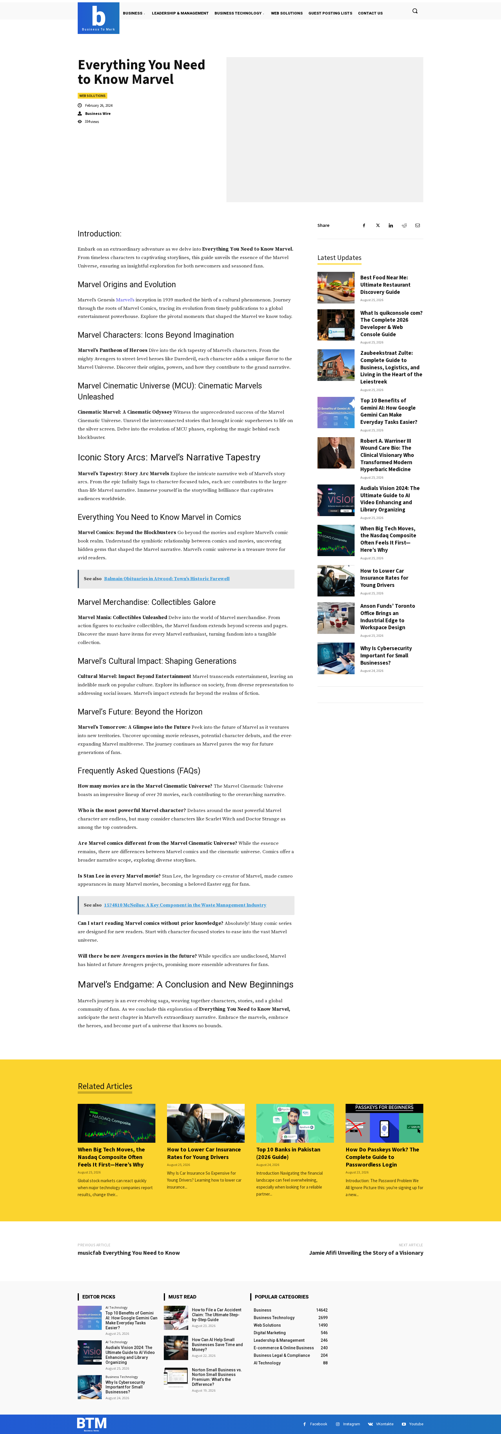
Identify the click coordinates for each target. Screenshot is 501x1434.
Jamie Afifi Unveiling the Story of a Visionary (366, 1252)
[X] (377, 225)
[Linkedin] (391, 225)
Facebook (318, 1424)
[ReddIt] (404, 225)
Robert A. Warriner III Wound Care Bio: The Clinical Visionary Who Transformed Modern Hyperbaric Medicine (387, 455)
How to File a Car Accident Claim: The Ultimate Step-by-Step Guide (216, 1315)
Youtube (416, 1424)
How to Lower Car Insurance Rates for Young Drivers (384, 577)
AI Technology (117, 1307)
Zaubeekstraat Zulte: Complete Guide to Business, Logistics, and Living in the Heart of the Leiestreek (391, 367)
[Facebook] (364, 225)
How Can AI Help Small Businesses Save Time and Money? (217, 1344)
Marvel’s (125, 300)
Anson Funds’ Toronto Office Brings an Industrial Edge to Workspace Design (387, 616)
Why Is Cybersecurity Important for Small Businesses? (386, 655)
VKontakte (384, 1424)
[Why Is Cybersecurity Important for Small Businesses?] (336, 658)
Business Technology (122, 1376)
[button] (414, 10)
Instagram (351, 1424)
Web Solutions (92, 95)
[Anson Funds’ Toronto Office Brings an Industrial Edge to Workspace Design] (336, 618)
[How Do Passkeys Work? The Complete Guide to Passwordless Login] (384, 1123)
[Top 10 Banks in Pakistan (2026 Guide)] (295, 1123)
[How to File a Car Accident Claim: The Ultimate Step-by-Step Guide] (176, 1318)
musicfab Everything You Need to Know (129, 1252)
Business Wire (98, 113)
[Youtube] (404, 1424)
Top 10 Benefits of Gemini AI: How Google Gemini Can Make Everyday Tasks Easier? (389, 411)
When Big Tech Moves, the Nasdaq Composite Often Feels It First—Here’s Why (388, 539)
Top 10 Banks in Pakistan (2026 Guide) (288, 1153)
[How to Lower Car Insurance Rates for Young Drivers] (336, 581)
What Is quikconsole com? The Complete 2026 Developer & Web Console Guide (391, 323)
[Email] (417, 225)
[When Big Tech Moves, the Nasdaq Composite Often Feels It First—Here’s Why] (336, 540)
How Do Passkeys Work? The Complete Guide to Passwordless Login (382, 1157)
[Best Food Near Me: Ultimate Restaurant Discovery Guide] (336, 287)
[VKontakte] (370, 1424)
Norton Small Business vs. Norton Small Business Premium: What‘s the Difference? (217, 1377)
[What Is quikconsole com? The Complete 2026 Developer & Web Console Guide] (336, 325)
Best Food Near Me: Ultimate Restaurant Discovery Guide (385, 284)
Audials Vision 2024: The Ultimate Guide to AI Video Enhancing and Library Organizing (390, 498)
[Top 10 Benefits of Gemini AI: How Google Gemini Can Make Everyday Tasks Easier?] (336, 412)
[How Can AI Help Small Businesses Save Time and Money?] (176, 1348)
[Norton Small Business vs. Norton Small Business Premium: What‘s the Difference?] (176, 1378)
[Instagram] (338, 1424)
